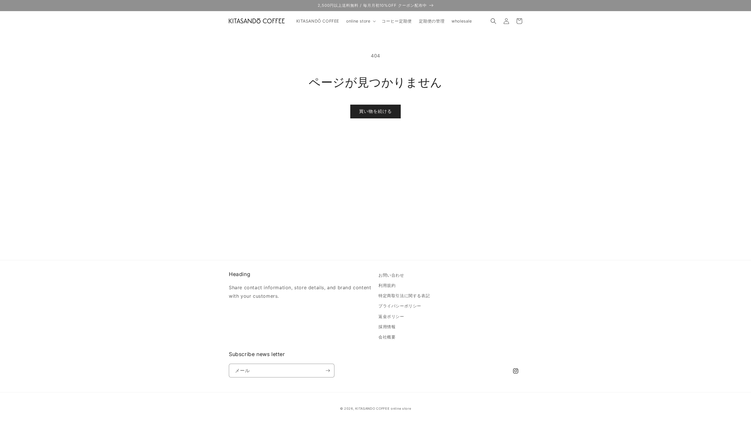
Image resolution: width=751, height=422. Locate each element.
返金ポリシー (391, 316)
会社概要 (386, 336)
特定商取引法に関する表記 (404, 295)
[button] (360, 21)
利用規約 (386, 285)
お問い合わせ (391, 275)
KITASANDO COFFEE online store (383, 408)
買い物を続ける (375, 111)
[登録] (327, 370)
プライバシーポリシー (399, 305)
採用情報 (386, 326)
